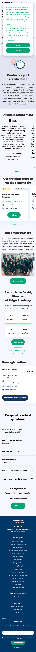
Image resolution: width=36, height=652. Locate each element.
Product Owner (18, 578)
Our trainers (18, 609)
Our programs (18, 538)
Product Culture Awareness (18, 575)
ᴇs (24, 531)
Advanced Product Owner (18, 544)
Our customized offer (18, 603)
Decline (18, 50)
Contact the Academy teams (14, 201)
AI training (18, 600)
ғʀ (19, 531)
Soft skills (18, 584)
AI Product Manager (18, 587)
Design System (18, 563)
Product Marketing (18, 553)
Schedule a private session (15, 397)
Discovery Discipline (18, 566)
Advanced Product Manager (18, 550)
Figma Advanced (18, 559)
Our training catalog (18, 541)
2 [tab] (20, 171)
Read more (14, 215)
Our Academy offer (18, 594)
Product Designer (18, 556)
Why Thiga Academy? (18, 606)
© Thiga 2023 (18, 647)
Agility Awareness (18, 572)
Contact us (18, 342)
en (21, 531)
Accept (18, 45)
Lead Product (18, 569)
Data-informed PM (18, 581)
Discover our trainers (18, 281)
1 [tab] (16, 171)
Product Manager (18, 547)
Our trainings (18, 597)
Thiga (4, 618)
